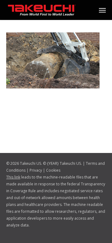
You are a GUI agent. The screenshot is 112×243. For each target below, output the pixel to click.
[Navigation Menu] (102, 10)
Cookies (53, 170)
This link (13, 177)
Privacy (36, 170)
